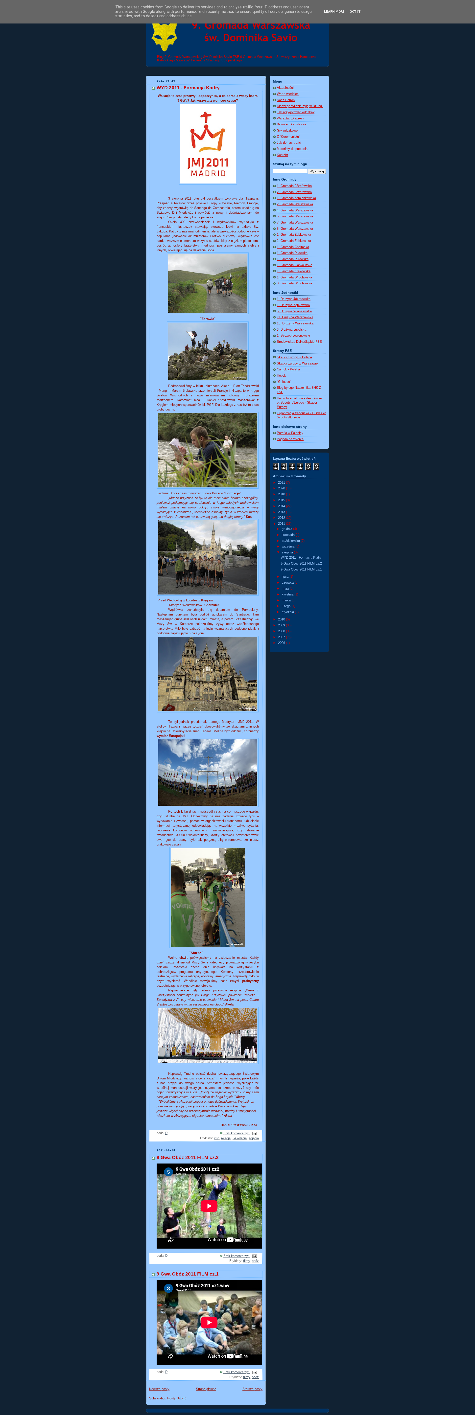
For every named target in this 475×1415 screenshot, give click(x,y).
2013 (282, 512)
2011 (282, 523)
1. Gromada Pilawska (292, 253)
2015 (282, 500)
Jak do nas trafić (289, 142)
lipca (285, 576)
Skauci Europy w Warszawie (297, 363)
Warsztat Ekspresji (290, 118)
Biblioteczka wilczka (291, 124)
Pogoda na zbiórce (290, 439)
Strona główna (206, 1389)
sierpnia (288, 552)
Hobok (281, 375)
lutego (286, 606)
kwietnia (288, 594)
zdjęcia (254, 1138)
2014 (282, 506)
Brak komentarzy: (236, 1133)
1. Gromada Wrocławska (294, 277)
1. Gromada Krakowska (293, 271)
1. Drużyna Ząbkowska (293, 305)
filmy (246, 1261)
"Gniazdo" (284, 382)
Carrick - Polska (288, 369)
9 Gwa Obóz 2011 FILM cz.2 (188, 1157)
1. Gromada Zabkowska (294, 234)
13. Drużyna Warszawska (295, 323)
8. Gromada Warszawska (295, 228)
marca (287, 600)
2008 (282, 631)
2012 (282, 518)
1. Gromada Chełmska (293, 247)
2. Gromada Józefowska (294, 192)
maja (286, 588)
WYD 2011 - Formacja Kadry (188, 87)
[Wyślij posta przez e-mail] (254, 1133)
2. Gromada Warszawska (295, 204)
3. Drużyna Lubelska (291, 329)
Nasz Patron (286, 100)
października (291, 541)
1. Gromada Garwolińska (294, 265)
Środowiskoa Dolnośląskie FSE (299, 341)
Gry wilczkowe (287, 130)
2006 (282, 643)
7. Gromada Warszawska (295, 222)
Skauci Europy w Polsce (294, 357)
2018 (282, 494)
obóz (255, 1261)
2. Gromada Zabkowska (294, 241)
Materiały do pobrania (292, 149)
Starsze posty (252, 1389)
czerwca (288, 582)
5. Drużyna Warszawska (294, 311)
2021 (282, 482)
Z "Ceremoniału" (288, 136)
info (216, 1138)
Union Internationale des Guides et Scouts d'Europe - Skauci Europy (300, 403)
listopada (289, 535)
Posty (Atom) (176, 1398)
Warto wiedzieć (288, 94)
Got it (355, 11)
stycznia (288, 612)
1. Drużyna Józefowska (293, 299)
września (288, 546)
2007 (282, 637)
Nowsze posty (159, 1389)
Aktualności (285, 88)
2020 (282, 488)
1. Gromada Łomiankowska (296, 198)
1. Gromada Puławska (293, 259)
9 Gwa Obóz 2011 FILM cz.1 (188, 1274)
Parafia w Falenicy (290, 433)
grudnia (287, 529)
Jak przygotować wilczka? (295, 112)
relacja (226, 1138)
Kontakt (282, 155)
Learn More (334, 11)
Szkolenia (240, 1138)
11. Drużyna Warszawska (295, 317)
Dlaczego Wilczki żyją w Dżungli (300, 106)
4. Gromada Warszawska (295, 210)
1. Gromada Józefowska (294, 186)
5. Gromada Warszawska (295, 216)
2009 (282, 625)
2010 (282, 619)
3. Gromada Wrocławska (294, 283)
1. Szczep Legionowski (293, 335)
